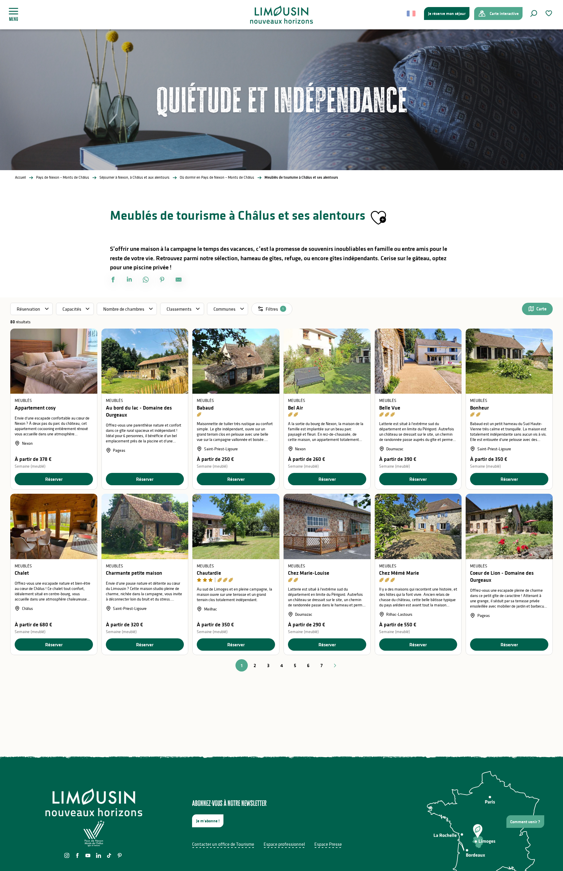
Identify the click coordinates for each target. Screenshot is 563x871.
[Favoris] (549, 13)
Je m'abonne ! (208, 821)
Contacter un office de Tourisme (223, 844)
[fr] (411, 13)
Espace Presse (328, 844)
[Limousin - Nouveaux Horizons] (281, 15)
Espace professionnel (284, 844)
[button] (533, 13)
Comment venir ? (525, 822)
